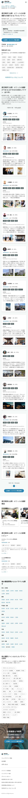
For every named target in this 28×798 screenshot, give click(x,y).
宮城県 (16, 590)
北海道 (3, 590)
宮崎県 (3, 647)
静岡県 (7, 617)
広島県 (16, 632)
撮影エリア (7, 5)
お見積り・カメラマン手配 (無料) (11, 40)
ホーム (3, 5)
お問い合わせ (5, 764)
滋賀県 (3, 623)
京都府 (7, 623)
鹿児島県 (12, 5)
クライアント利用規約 (6, 770)
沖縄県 (13, 647)
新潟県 (3, 608)
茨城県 (3, 599)
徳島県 (3, 638)
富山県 (7, 608)
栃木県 (7, 599)
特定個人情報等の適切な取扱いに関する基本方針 (12, 782)
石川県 (12, 608)
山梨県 (20, 608)
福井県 (16, 608)
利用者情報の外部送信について (8, 785)
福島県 (7, 593)
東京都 (3, 602)
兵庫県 (16, 623)
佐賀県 (7, 644)
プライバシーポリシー (6, 776)
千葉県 (20, 599)
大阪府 (12, 623)
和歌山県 (4, 626)
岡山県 (12, 632)
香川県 (7, 638)
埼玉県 (16, 599)
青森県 (7, 590)
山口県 (20, 632)
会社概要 (4, 761)
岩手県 (12, 590)
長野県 (3, 611)
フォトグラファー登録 (7, 758)
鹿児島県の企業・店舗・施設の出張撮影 (9, 6)
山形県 (3, 593)
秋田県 (20, 590)
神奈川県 (8, 602)
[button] (4, 57)
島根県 (7, 632)
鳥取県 (3, 632)
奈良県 (20, 623)
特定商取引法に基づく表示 (7, 779)
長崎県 (12, 644)
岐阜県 (3, 617)
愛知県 (12, 617)
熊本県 (16, 644)
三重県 (16, 617)
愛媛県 (12, 638)
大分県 (20, 644)
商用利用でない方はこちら (13, 77)
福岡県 (3, 644)
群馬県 (12, 599)
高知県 (16, 638)
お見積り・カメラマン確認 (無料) (14, 741)
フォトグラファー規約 (6, 773)
